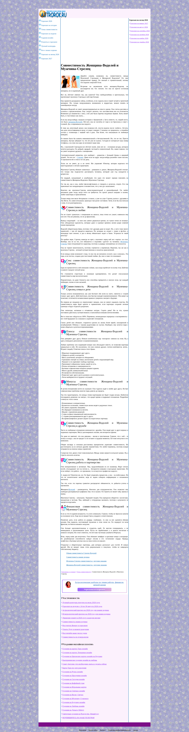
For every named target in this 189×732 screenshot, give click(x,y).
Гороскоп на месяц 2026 (50, 54)
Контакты (82, 730)
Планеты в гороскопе (49, 42)
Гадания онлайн (47, 38)
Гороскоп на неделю (48, 34)
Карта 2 (103, 730)
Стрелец (80, 157)
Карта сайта (93, 730)
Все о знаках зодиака (49, 50)
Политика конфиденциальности (119, 730)
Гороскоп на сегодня (49, 25)
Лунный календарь (48, 46)
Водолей (72, 489)
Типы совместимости (49, 29)
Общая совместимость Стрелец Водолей (81, 553)
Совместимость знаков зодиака (77, 557)
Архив (135, 730)
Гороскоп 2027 (46, 59)
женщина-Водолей (75, 122)
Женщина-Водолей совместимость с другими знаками (86, 565)
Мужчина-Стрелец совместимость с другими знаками (86, 561)
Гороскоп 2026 (46, 21)
